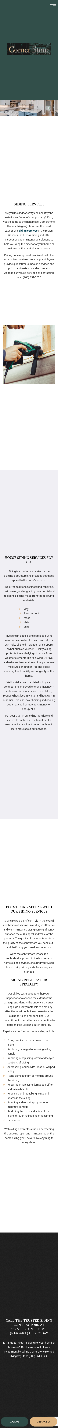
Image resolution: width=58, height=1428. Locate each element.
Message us (43, 1421)
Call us (14, 1421)
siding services (28, 230)
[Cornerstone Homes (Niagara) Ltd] (29, 49)
